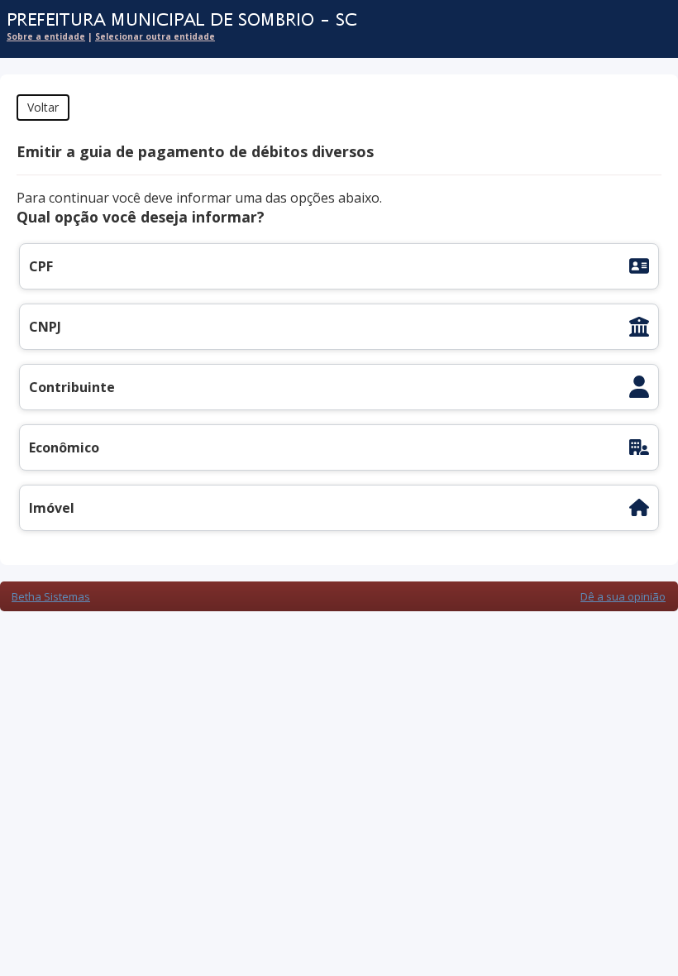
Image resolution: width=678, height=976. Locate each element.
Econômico (64, 447)
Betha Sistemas (51, 596)
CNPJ (45, 327)
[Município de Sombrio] (330, 20)
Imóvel (51, 508)
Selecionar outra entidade (155, 36)
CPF (41, 266)
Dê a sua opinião (623, 596)
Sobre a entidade (46, 36)
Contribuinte (72, 387)
